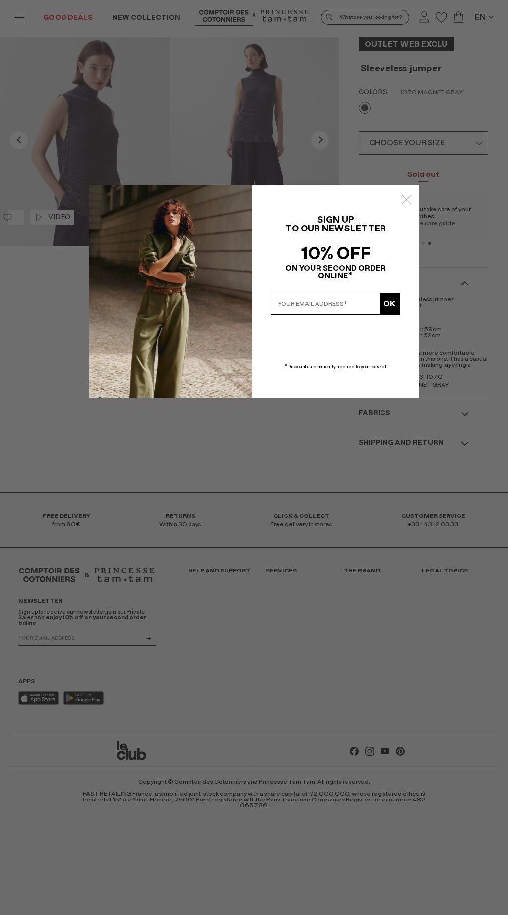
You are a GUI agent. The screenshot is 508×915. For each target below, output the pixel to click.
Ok (389, 304)
